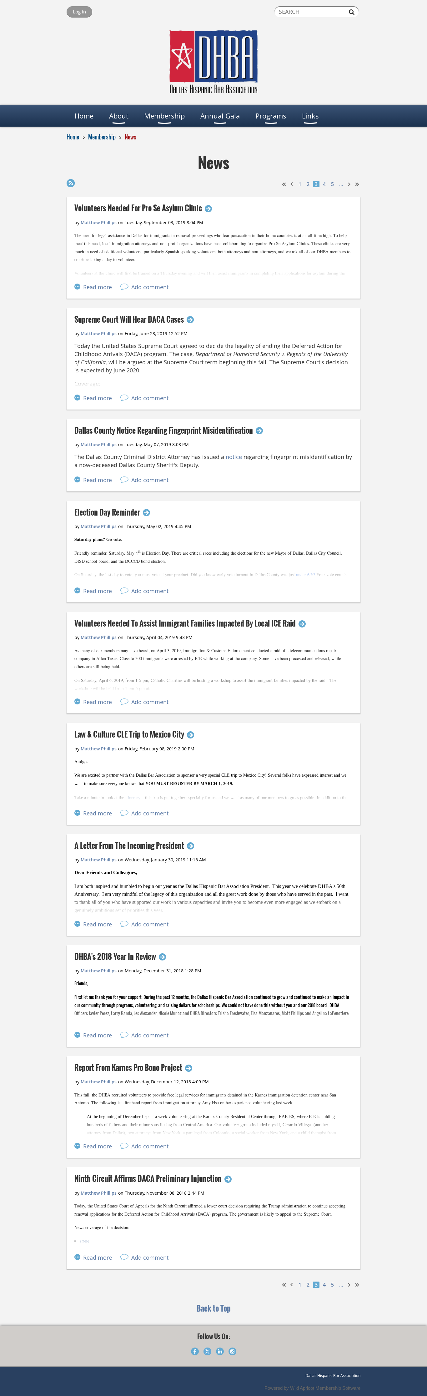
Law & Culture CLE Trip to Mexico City (129, 734)
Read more (97, 287)
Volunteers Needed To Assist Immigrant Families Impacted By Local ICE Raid (185, 623)
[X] (207, 1351)
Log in (79, 11)
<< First (284, 184)
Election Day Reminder (107, 512)
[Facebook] (195, 1351)
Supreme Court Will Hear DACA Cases (129, 319)
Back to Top (214, 1308)
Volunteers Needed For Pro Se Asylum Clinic (138, 208)
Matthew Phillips (99, 222)
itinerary (132, 797)
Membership (102, 137)
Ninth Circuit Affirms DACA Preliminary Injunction (148, 1178)
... (341, 184)
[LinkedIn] (220, 1351)
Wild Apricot (302, 1388)
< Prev (292, 184)
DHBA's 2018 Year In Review (115, 956)
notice (234, 457)
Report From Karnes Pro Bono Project (128, 1067)
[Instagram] (232, 1351)
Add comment (149, 287)
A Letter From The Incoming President (129, 845)
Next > (349, 184)
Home (73, 137)
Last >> (357, 184)
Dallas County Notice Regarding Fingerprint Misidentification (163, 430)
